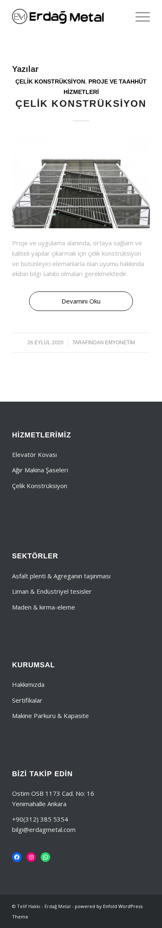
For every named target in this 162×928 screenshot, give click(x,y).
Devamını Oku (81, 301)
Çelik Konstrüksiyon (50, 82)
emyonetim (120, 343)
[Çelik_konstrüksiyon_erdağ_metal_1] (81, 182)
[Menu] (138, 16)
